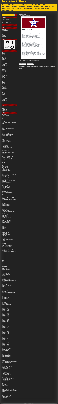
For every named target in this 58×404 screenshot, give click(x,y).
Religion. (42, 6)
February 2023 (4, 71)
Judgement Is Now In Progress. (7, 229)
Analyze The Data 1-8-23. (6, 270)
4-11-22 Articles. (4, 268)
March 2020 (4, 95)
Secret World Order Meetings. (6, 362)
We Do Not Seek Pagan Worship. (7, 192)
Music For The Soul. (36, 6)
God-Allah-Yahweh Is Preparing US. (35, 4)
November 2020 (4, 88)
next (54, 68)
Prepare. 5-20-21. (4, 181)
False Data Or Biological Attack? (7, 285)
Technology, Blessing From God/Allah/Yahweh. (9, 251)
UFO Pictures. (4, 384)
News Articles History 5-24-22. (6, 348)
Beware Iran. (4, 275)
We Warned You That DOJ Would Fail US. (8, 395)
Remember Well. (4, 359)
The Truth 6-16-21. (5, 377)
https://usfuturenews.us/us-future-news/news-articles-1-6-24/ (29, 60)
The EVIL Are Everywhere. (6, 187)
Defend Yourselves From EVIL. (6, 171)
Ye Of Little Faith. (4, 397)
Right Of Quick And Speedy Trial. (7, 232)
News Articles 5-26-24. (5, 330)
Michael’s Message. (29, 6)
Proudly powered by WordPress (27, 403)
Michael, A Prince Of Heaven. (6, 155)
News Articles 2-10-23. (5, 319)
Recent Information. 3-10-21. (6, 182)
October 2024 (4, 57)
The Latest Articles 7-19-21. (6, 372)
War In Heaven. (4, 162)
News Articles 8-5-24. (5, 343)
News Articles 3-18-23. (5, 321)
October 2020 (4, 89)
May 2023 (3, 68)
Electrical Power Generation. (6, 200)
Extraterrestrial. (36, 8)
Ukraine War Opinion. (5, 385)
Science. (53, 6)
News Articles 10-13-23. (5, 309)
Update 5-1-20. (4, 386)
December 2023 (4, 62)
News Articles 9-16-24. (5, 345)
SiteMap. (12, 10)
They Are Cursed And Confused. (7, 147)
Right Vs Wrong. (4, 360)
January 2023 (4, 72)
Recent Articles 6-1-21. (5, 354)
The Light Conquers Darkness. (6, 188)
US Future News (4, 37)
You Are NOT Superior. (5, 398)
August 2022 (4, 76)
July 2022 (3, 77)
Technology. (8, 8)
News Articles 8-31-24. (5, 342)
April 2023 (3, 69)
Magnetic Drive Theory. (5, 203)
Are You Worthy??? (5, 214)
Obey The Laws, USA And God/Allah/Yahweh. (8, 180)
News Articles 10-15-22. (5, 310)
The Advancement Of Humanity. (7, 252)
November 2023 (4, 63)
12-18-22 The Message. (5, 169)
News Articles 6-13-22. (5, 332)
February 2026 (4, 56)
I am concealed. (8, 6)
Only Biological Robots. (5, 349)
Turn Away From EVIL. (5, 241)
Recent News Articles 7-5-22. (6, 356)
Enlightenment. (4, 153)
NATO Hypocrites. (5, 305)
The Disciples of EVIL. (5, 185)
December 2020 (4, 87)
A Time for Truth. (4, 4)
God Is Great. (4, 127)
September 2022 (4, 75)
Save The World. (47, 8)
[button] (2, 45)
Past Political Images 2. (5, 350)
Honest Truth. (4, 227)
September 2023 (4, 65)
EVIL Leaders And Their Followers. (7, 220)
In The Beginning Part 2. (5, 297)
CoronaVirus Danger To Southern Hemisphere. (9, 199)
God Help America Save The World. (7, 126)
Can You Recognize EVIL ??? (6, 216)
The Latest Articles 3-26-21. (6, 369)
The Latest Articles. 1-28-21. (6, 374)
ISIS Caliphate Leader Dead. (6, 139)
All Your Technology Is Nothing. (7, 246)
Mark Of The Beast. (5, 303)
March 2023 (4, 70)
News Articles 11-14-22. (5, 313)
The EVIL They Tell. (5, 238)
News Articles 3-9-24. (5, 324)
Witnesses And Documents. (6, 396)
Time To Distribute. (5, 382)
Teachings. (3, 8)
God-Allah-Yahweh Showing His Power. (8, 132)
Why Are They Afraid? (5, 210)
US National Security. (5, 388)
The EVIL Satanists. (19, 8)
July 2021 (3, 81)
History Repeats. (4, 226)
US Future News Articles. (5, 10)
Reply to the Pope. (47, 6)
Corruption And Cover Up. (6, 279)
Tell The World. (4, 363)
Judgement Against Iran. (22, 6)
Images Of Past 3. (5, 296)
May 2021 (3, 83)
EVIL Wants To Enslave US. (6, 222)
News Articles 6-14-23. (5, 333)
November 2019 (4, 98)
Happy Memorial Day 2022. (6, 293)
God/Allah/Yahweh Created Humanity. (7, 134)
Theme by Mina (32, 403)
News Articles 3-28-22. (5, 322)
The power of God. (5, 145)
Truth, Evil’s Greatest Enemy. (6, 191)
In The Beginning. (5, 298)
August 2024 (4, 58)
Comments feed (4, 109)
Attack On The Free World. (6, 274)
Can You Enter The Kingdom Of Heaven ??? (8, 152)
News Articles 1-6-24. (5, 307)
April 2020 (3, 94)
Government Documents (52, 4)
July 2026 (3, 52)
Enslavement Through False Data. (7, 284)
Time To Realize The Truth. (6, 190)
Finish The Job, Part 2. (11, 4)
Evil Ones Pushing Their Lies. (6, 221)
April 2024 (3, 59)
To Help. (3, 383)
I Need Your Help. (4, 202)
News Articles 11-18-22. (5, 315)
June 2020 (3, 92)
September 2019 (4, 100)
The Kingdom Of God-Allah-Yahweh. (7, 156)
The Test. (3, 240)
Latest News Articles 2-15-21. (6, 301)
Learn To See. (4, 302)
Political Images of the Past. (6, 351)
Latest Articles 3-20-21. (5, 299)
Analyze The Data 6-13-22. (6, 272)
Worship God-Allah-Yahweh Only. (28, 8)
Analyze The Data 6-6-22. (6, 273)
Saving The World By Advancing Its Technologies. (9, 361)
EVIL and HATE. (4, 219)
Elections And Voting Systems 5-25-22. (8, 283)
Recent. (3, 231)
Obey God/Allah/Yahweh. (6, 179)
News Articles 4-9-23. (5, 328)
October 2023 (4, 64)
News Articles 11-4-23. (5, 316)
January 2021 (4, 86)
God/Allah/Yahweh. (44, 4)
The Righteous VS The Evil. (6, 159)
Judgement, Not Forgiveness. (6, 141)
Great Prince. (4, 176)
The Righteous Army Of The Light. (7, 158)
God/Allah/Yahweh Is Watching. (7, 135)
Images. (42, 8)
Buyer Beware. (4, 196)
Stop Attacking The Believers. (6, 234)
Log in (3, 107)
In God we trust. (4, 138)
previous (21, 68)
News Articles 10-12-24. (5, 308)
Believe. (3, 124)
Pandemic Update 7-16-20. (6, 204)
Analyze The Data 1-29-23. (6, 269)
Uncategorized (52, 66)
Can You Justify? (4, 276)
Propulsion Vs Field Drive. (6, 205)
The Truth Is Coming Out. (6, 379)
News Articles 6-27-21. (5, 336)
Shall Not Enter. (4, 233)
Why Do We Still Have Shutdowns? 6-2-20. (8, 211)
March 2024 (4, 60)
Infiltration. (4, 228)
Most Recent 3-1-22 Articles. (6, 304)
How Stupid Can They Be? (6, 295)
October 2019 (4, 99)
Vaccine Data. (4, 394)
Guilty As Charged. (5, 225)
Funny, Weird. (4, 286)
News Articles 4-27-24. (5, 326)
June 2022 (3, 78)
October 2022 (4, 74)
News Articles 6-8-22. (5, 339)
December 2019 (4, 97)
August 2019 (4, 101)
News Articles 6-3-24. (5, 337)
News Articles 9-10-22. (5, 344)
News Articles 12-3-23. (5, 318)
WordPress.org (4, 110)
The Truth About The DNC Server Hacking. (8, 378)
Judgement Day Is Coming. (6, 140)
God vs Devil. (4, 173)
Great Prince (28, 15)
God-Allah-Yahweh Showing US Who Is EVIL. (8, 292)
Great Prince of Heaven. (34, 66)
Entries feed (4, 108)
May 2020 (3, 93)
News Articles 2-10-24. (5, 320)
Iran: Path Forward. (14, 6)
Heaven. (3, 6)
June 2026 (3, 53)
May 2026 (3, 54)
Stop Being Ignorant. (5, 235)
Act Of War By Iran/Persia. (6, 121)
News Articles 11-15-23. (5, 314)
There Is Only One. (5, 146)
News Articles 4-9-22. (5, 327)
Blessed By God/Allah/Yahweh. (6, 170)
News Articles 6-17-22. (5, 334)
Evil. (3, 261)
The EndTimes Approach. (6, 186)
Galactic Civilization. (5, 287)
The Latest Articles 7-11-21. (6, 371)
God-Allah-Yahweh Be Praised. (25, 4)
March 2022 (4, 80)
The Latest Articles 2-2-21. (6, 368)
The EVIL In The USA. (5, 365)
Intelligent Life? (4, 258)
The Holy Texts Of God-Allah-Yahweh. (7, 239)
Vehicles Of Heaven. (5, 161)
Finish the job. (18, 4)
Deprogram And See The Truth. (6, 217)
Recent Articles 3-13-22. (5, 353)
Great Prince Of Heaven (14, 1)
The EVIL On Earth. (5, 237)
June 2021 (3, 82)
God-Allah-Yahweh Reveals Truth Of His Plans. (9, 130)
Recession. (4, 357)
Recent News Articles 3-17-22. (6, 355)
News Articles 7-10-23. (5, 340)
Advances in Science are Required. (7, 245)
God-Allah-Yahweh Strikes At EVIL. (7, 133)
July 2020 (3, 91)
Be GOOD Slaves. (4, 215)
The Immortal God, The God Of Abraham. (8, 144)
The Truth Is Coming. (5, 380)
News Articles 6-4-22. (5, 338)
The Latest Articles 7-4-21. (6, 373)
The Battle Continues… (5, 206)
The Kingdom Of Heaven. (6, 157)
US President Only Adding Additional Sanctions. (9, 389)
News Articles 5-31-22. (5, 331)
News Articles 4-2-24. (5, 325)
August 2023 (4, 66)
